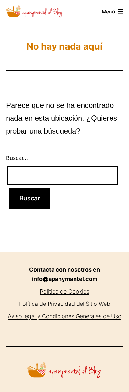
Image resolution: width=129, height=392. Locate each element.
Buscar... (17, 158)
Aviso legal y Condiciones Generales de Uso (64, 316)
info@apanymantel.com (64, 279)
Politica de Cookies (64, 291)
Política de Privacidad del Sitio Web (64, 303)
